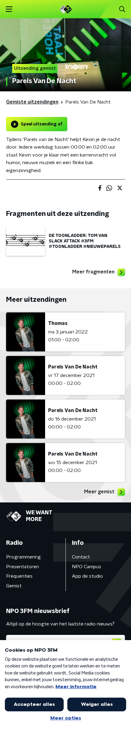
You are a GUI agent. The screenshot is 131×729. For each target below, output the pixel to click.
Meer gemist (99, 491)
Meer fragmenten (93, 271)
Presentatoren (22, 566)
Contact (81, 557)
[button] (9, 9)
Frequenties (19, 576)
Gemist (14, 585)
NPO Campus (86, 566)
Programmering (23, 557)
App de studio (87, 576)
